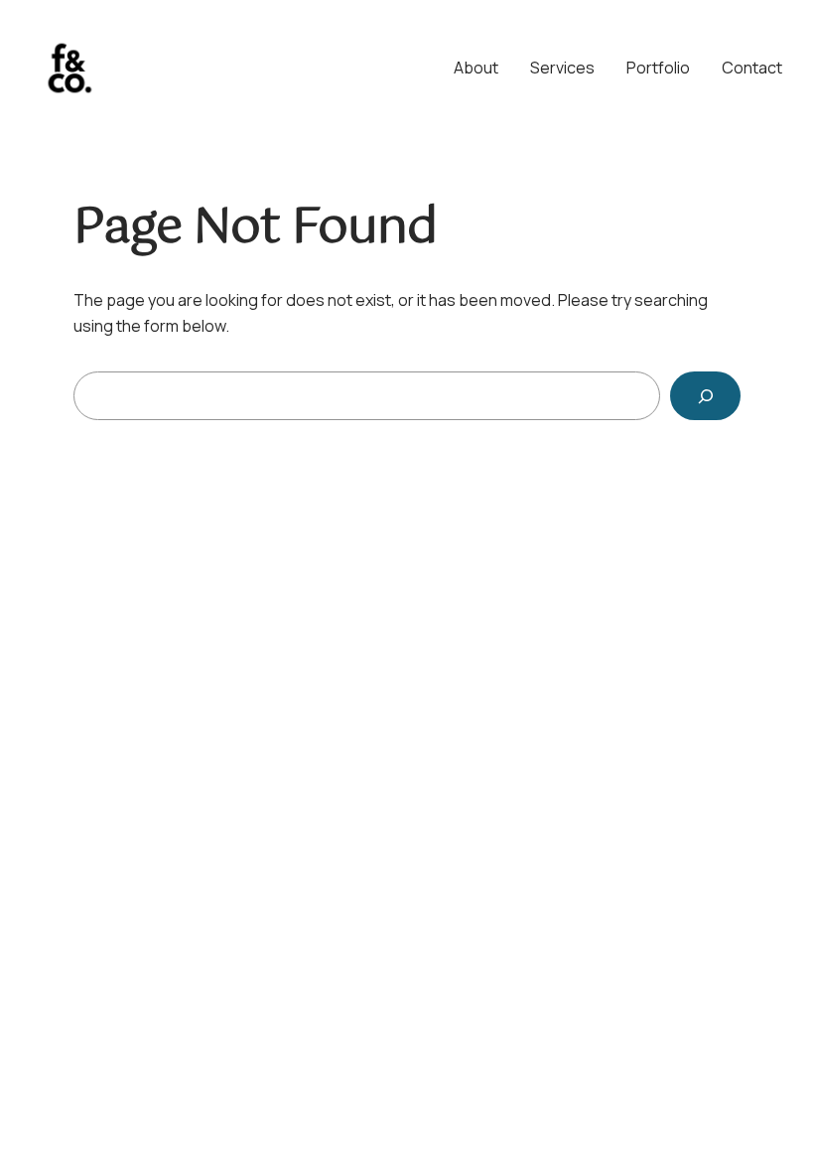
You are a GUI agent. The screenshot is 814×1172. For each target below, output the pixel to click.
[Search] (705, 395)
